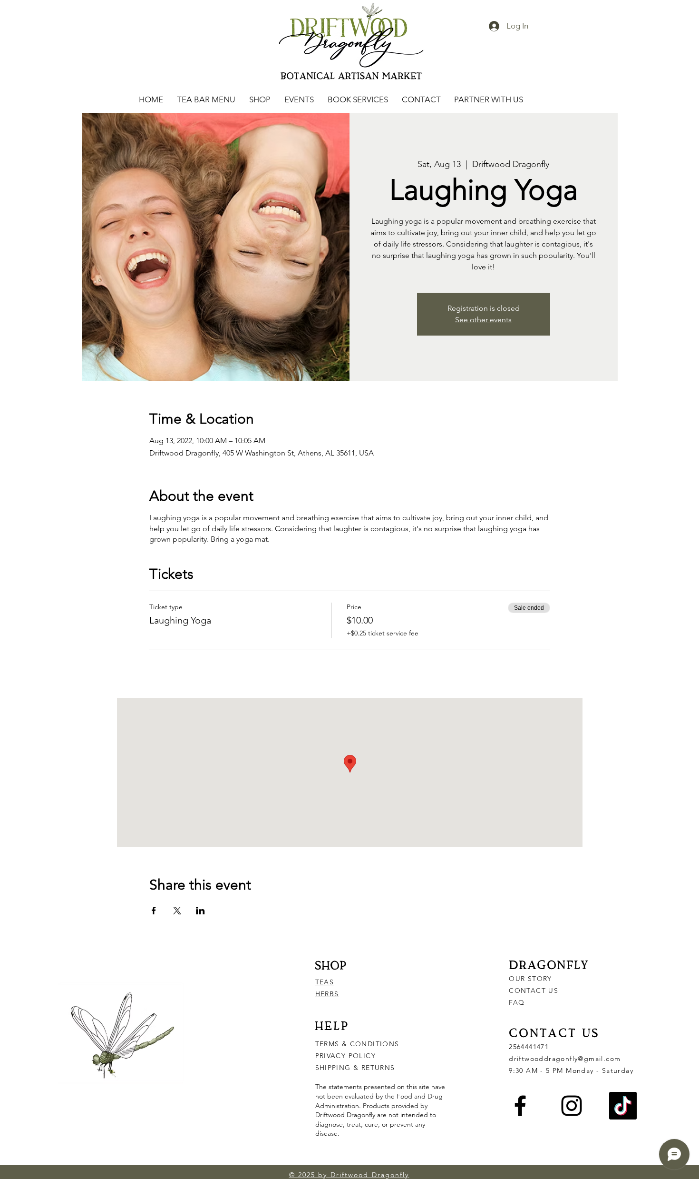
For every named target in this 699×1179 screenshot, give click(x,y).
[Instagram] (571, 1106)
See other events (483, 319)
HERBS (327, 994)
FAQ (516, 1002)
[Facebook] (520, 1106)
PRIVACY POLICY (347, 1055)
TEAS (324, 982)
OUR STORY (530, 978)
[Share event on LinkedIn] (200, 910)
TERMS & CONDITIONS (357, 1044)
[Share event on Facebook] (153, 910)
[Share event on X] (177, 910)
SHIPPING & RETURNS (355, 1067)
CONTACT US (533, 990)
